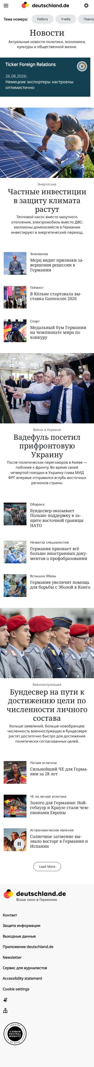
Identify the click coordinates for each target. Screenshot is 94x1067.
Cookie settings (16, 988)
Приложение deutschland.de (28, 946)
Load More (47, 866)
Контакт (10, 915)
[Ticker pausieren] (82, 66)
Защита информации (21, 925)
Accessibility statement (22, 978)
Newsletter (12, 957)
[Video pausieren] (19, 843)
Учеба (65, 19)
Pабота (42, 19)
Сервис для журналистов (25, 967)
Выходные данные (19, 936)
